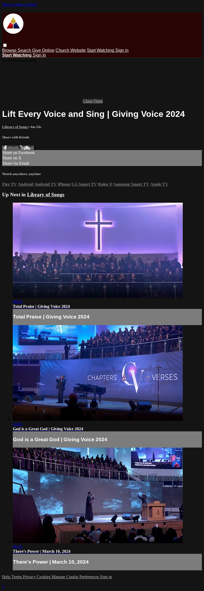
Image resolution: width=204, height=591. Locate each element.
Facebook (11, 147)
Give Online (43, 50)
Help (6, 577)
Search (25, 50)
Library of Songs (15, 127)
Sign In (39, 55)
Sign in (122, 50)
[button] (5, 45)
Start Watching (101, 50)
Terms (17, 577)
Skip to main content (19, 4)
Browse (10, 50)
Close (88, 101)
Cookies (44, 577)
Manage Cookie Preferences (76, 577)
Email (29, 147)
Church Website (71, 50)
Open (98, 101)
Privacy (30, 577)
